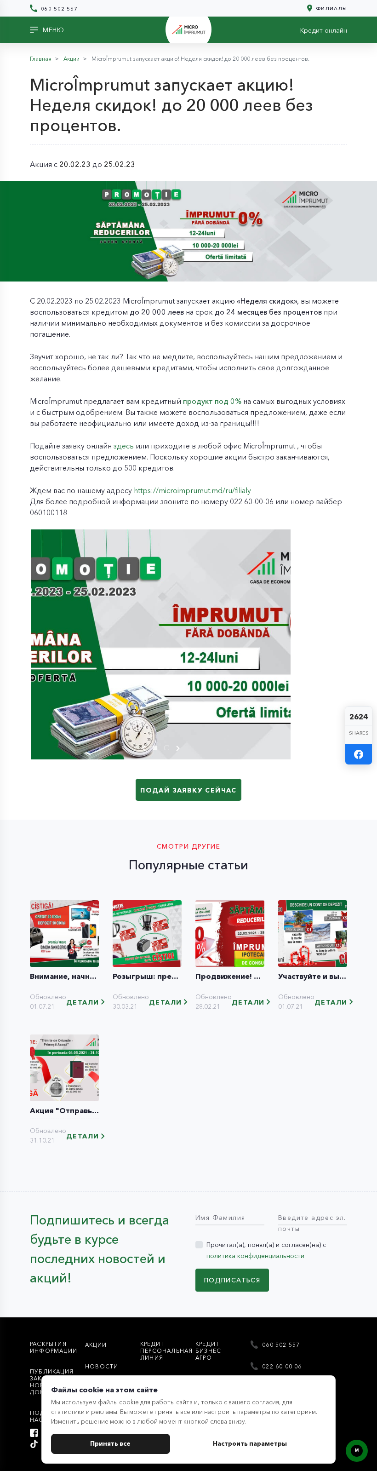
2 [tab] (169, 749)
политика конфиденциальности (255, 1256)
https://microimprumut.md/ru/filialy (192, 490)
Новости (101, 1366)
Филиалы (330, 8)
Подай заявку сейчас (188, 790)
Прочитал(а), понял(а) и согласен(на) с (266, 1250)
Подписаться (232, 1280)
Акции (71, 58)
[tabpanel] (161, 644)
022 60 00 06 (281, 1366)
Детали (82, 1002)
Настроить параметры (250, 1443)
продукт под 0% (212, 401)
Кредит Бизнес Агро (208, 1350)
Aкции (96, 1344)
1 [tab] (157, 749)
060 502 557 (58, 8)
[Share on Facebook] (358, 754)
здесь (124, 445)
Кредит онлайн (323, 30)
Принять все (110, 1443)
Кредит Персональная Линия (166, 1350)
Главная (40, 58)
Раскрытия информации (53, 1347)
